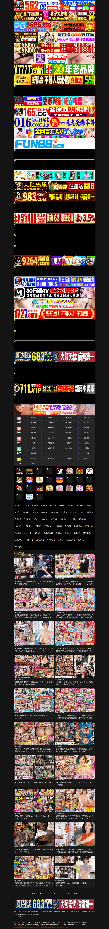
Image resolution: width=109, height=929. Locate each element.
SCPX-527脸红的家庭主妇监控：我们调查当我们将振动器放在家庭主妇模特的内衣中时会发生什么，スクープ (75, 717)
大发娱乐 (18, 526)
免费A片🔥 (29, 540)
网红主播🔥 (19, 547)
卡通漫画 (33, 448)
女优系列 (51, 438)
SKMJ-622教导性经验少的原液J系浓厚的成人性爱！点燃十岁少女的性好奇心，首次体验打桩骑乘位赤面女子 (75, 617)
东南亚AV (87, 428)
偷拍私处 (45, 519)
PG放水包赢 (54, 512)
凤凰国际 (44, 512)
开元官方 (18, 533)
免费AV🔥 (81, 540)
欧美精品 (69, 417)
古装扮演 (33, 438)
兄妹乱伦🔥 (40, 540)
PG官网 (26, 505)
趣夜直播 (54, 519)
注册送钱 (70, 505)
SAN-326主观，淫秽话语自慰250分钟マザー (33, 782)
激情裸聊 (68, 526)
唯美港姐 (69, 428)
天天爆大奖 (28, 533)
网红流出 (69, 433)
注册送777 (80, 505)
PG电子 (61, 505)
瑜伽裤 (69, 443)
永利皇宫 (38, 526)
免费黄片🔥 (78, 526)
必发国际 (73, 519)
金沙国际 (38, 533)
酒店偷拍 (90, 512)
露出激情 (51, 448)
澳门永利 (53, 505)
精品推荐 (33, 417)
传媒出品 (33, 453)
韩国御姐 (51, 428)
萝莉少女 (86, 417)
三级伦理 (33, 422)
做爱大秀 (68, 533)
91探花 (51, 433)
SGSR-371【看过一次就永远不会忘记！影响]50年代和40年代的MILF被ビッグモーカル (34, 683)
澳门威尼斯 (87, 533)
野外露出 (86, 433)
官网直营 (44, 505)
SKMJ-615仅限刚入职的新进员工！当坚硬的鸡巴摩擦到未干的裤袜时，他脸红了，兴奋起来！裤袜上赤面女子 (75, 583)
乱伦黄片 (36, 519)
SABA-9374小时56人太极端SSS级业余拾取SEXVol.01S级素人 (32, 817)
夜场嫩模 (63, 519)
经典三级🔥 (19, 540)
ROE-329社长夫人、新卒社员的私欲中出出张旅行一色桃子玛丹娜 (34, 850)
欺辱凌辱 (33, 433)
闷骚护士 (86, 443)
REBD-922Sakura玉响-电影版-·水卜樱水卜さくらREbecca (75, 884)
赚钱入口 (61, 540)
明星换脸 (51, 443)
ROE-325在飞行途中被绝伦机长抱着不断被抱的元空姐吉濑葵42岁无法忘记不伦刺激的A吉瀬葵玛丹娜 (75, 851)
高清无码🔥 (71, 540)
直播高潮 (64, 512)
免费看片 (59, 533)
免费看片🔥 (48, 526)
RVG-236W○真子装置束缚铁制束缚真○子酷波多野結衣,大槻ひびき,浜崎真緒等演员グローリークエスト (74, 751)
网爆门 (87, 448)
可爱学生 (69, 438)
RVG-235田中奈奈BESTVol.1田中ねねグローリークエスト (74, 783)
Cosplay (68, 422)
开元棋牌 (35, 505)
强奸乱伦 (51, 417)
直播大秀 (77, 533)
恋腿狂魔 (86, 438)
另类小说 (33, 463)
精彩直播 (73, 512)
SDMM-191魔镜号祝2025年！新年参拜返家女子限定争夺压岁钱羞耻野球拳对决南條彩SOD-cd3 (74, 650)
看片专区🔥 (51, 540)
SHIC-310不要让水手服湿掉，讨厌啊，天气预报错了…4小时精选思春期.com (74, 683)
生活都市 (33, 458)
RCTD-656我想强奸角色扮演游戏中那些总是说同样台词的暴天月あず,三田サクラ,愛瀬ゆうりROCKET (34, 885)
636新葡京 (58, 526)
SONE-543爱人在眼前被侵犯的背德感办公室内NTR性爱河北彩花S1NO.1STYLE (34, 582)
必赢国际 (35, 512)
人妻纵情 (69, 458)
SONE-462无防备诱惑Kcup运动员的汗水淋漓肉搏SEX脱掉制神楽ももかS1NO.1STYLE (34, 649)
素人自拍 (86, 422)
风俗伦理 (86, 458)
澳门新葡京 (82, 519)
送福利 (89, 505)
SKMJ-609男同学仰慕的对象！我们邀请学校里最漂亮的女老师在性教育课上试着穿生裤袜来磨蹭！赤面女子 (34, 617)
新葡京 (17, 512)
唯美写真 (69, 448)
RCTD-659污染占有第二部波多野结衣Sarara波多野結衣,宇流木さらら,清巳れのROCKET (75, 817)
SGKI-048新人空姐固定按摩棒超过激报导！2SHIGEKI (32, 716)
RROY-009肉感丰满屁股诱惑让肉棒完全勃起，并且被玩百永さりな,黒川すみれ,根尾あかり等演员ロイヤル (34, 751)
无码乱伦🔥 (89, 526)
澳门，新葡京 (48, 533)
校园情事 (51, 458)
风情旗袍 (33, 443)
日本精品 (51, 422)
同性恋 (87, 453)
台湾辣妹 (33, 428)
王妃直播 (27, 519)
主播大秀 (18, 519)
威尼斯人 (18, 505)
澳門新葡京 (28, 526)
